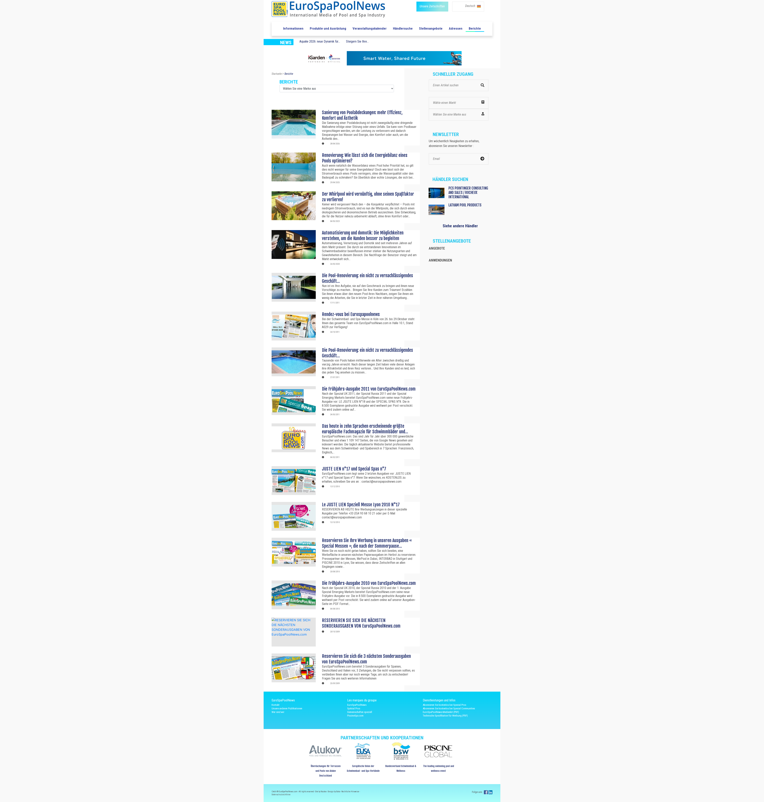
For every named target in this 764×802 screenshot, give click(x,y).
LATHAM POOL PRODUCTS (464, 205)
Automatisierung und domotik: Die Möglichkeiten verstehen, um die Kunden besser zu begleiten (362, 235)
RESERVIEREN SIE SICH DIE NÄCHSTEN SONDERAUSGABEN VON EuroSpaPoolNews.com (361, 623)
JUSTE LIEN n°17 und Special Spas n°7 (354, 468)
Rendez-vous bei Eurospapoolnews (351, 314)
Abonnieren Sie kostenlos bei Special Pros (444, 704)
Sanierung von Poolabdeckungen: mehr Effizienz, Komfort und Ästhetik (362, 115)
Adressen (455, 28)
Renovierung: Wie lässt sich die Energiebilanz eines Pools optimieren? (364, 158)
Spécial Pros (353, 708)
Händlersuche (403, 28)
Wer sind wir (278, 712)
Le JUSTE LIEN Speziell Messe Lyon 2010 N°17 (361, 504)
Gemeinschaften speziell (359, 712)
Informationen (293, 28)
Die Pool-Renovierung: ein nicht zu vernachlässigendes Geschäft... (367, 278)
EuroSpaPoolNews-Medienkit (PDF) (441, 712)
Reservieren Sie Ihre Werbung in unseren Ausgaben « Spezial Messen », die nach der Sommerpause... (367, 543)
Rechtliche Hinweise (350, 791)
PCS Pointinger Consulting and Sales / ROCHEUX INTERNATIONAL (468, 192)
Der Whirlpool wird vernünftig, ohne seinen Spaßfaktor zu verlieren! (368, 196)
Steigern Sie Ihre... (357, 41)
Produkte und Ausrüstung (328, 28)
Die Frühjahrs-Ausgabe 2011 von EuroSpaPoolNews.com (369, 389)
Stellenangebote (430, 28)
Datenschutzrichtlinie (281, 794)
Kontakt (276, 704)
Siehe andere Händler (460, 226)
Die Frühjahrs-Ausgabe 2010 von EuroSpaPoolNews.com (369, 583)
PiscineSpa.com (355, 715)
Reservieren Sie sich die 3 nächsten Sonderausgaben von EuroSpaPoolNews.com (366, 658)
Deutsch (470, 6)
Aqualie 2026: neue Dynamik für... (319, 41)
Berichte (475, 28)
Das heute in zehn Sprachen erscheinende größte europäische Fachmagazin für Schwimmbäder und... (365, 428)
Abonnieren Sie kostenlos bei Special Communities (449, 708)
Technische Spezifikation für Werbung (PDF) (445, 715)
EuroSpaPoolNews (356, 704)
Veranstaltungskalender (370, 28)
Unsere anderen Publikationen (287, 708)
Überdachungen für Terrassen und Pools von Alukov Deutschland (326, 771)
